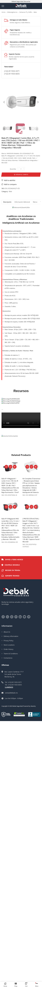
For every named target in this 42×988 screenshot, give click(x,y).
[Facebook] (3, 616)
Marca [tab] (35, 202)
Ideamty (33, 706)
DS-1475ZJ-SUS (33, 315)
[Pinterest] (16, 616)
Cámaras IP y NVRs (25, 12)
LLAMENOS (9, 687)
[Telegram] (28, 616)
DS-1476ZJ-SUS (29, 322)
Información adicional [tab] (22, 202)
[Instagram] (11, 616)
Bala (35, 12)
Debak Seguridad (17, 706)
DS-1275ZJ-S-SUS (34, 318)
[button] (4, 102)
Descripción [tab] (7, 202)
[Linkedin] (20, 616)
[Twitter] (7, 616)
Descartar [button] (27, 1)
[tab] (7, 202)
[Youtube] (24, 616)
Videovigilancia (12, 12)
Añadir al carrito (22, 174)
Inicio (3, 12)
